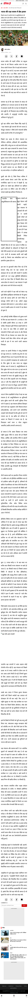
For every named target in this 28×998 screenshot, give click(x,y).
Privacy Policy (18, 986)
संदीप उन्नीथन (7, 49)
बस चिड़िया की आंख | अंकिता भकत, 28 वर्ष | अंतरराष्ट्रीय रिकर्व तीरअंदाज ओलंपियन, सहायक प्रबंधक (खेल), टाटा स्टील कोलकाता (18, 957)
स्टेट (10, 938)
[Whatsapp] (6, 56)
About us (4, 986)
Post (24, 905)
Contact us (11, 986)
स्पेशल (11, 953)
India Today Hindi (20, 0)
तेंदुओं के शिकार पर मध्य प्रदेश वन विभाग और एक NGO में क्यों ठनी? (18, 941)
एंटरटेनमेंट (11, 930)
